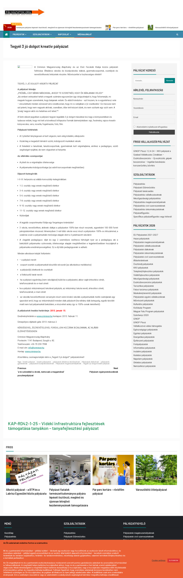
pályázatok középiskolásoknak (41, 364)
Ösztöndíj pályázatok (143, 264)
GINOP (136, 319)
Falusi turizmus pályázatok (145, 289)
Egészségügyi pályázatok (145, 329)
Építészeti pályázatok (143, 340)
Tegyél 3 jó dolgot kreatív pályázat (96, 364)
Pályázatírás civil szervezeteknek (149, 206)
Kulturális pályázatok (143, 304)
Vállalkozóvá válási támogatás (147, 326)
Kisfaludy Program (142, 308)
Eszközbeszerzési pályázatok (147, 282)
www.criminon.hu (44, 316)
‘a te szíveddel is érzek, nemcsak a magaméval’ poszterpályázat (41, 372)
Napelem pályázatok (143, 359)
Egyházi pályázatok (142, 333)
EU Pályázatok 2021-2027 (145, 235)
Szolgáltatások (41, 34)
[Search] (177, 34)
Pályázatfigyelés (141, 213)
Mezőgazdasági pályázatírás (147, 198)
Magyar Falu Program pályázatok (148, 311)
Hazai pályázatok (141, 238)
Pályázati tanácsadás (143, 191)
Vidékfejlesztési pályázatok (146, 275)
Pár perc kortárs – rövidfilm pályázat (111, 27)
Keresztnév (138, 99)
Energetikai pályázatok (144, 337)
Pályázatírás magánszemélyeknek (149, 202)
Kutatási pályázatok (142, 355)
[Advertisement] (68, 399)
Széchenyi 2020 (141, 315)
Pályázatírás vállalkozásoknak (147, 195)
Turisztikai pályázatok (143, 286)
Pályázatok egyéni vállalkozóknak (149, 297)
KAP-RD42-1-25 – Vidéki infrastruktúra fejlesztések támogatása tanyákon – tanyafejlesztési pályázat (56, 426)
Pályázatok (18, 34)
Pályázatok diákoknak (90, 362)
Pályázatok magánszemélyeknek (68, 364)
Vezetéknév (138, 108)
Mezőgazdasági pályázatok (146, 278)
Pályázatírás (139, 184)
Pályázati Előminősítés (144, 187)
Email (135, 117)
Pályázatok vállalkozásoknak (146, 246)
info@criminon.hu (36, 348)
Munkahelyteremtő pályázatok (147, 293)
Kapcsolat (63, 34)
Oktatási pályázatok (142, 362)
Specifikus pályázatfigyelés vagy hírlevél (152, 216)
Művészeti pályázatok (143, 300)
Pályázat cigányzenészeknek (103, 370)
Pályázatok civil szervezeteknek (148, 257)
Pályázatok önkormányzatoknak (148, 253)
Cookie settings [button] (158, 560)
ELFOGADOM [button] (173, 560)
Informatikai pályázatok (144, 348)
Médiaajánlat (85, 34)
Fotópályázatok (140, 344)
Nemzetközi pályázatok (144, 366)
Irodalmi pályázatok (142, 351)
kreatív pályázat (29, 362)
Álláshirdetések (140, 260)
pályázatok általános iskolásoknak (66, 362)
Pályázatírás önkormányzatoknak (148, 209)
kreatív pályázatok (44, 362)
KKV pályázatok (140, 267)
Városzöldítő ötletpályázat (149, 27)
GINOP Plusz (139, 322)
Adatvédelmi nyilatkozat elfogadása (151, 127)
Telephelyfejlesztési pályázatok (148, 271)
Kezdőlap (8, 533)
